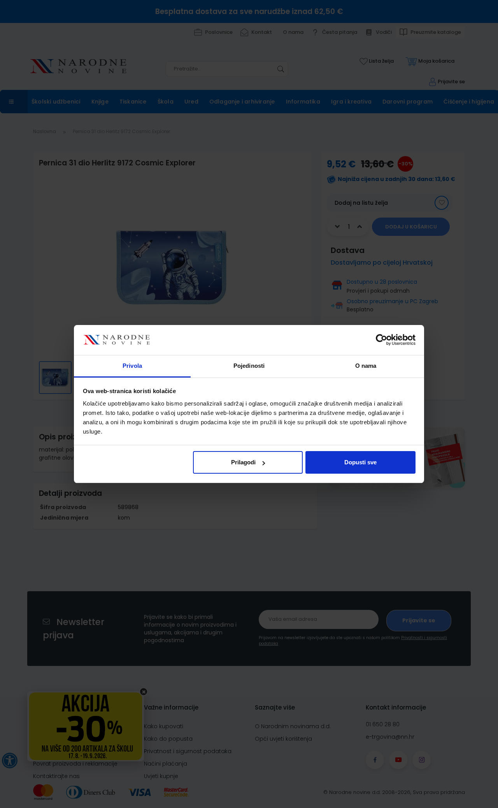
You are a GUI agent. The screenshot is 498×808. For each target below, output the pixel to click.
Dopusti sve (360, 462)
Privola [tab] (132, 365)
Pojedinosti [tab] (249, 365)
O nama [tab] (366, 365)
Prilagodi (243, 462)
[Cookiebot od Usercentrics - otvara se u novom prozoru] (381, 340)
